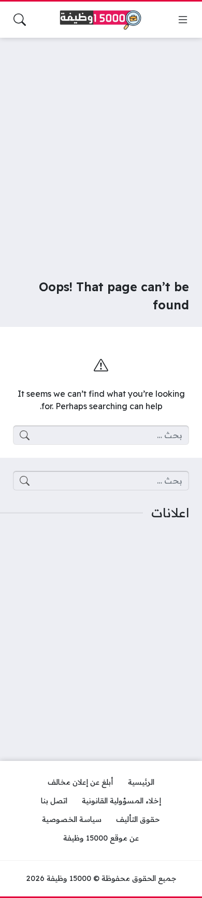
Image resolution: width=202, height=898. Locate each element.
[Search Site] (19, 19)
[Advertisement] (101, 151)
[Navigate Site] (182, 19)
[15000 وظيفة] (101, 20)
